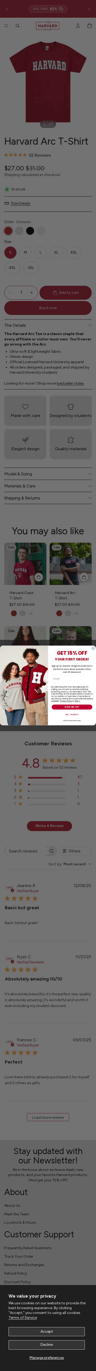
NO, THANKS (72, 714)
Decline (47, 1344)
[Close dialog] (93, 648)
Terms (77, 701)
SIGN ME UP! (72, 706)
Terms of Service (23, 1317)
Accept (47, 1331)
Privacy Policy (66, 701)
